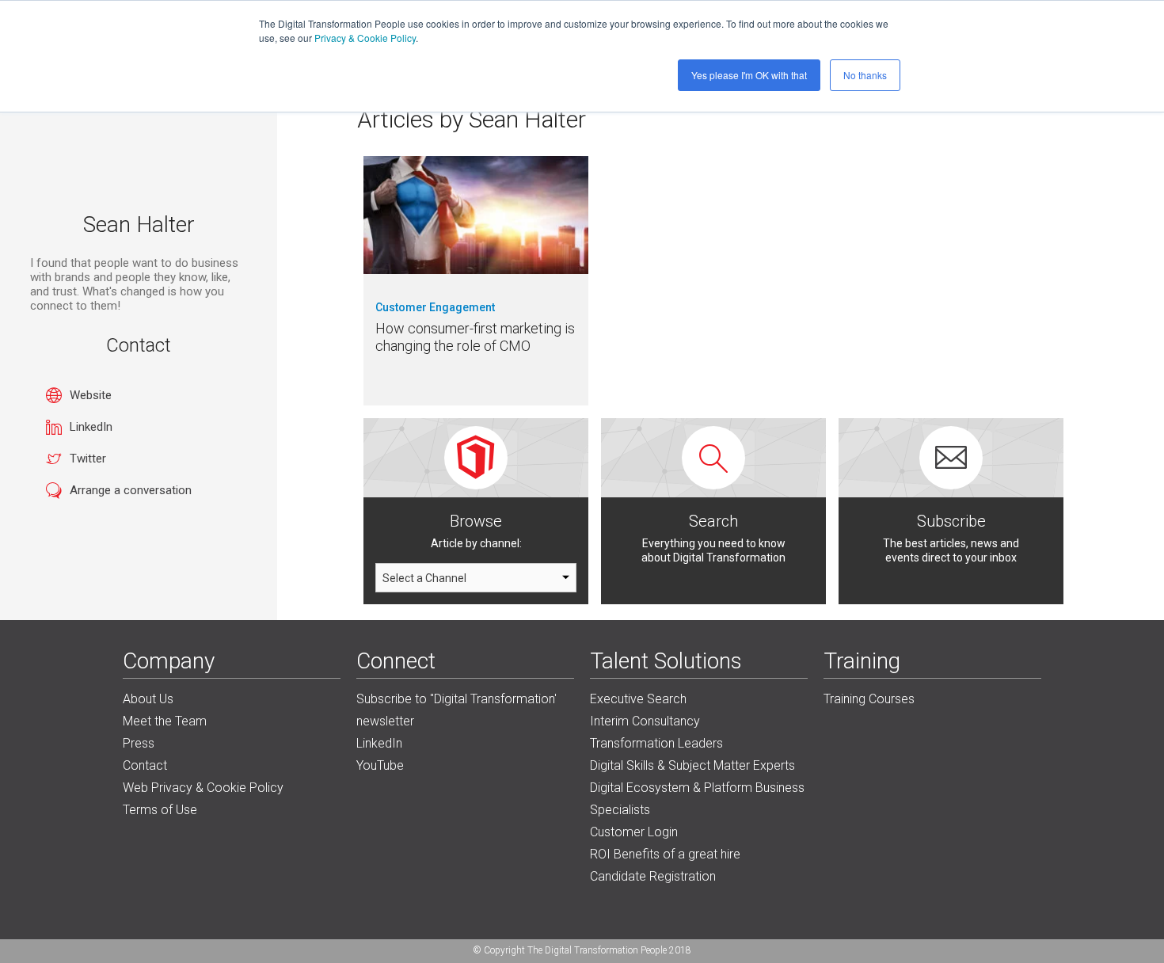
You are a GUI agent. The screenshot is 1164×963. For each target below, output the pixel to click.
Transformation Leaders (656, 743)
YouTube (380, 765)
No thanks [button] (865, 75)
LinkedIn (91, 427)
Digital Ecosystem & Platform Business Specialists (697, 798)
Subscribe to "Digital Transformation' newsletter (456, 710)
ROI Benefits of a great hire (665, 854)
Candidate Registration (653, 876)
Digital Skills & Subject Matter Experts (692, 765)
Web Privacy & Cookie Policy (203, 787)
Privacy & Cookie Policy (365, 37)
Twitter (88, 458)
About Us (148, 698)
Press (138, 743)
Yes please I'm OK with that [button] (749, 75)
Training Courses (869, 698)
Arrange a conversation (131, 490)
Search (713, 521)
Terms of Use (160, 809)
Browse (476, 521)
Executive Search (638, 698)
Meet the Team (165, 721)
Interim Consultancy (645, 721)
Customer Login (634, 831)
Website (91, 395)
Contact (145, 765)
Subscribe (951, 521)
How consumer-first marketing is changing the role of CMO (475, 337)
